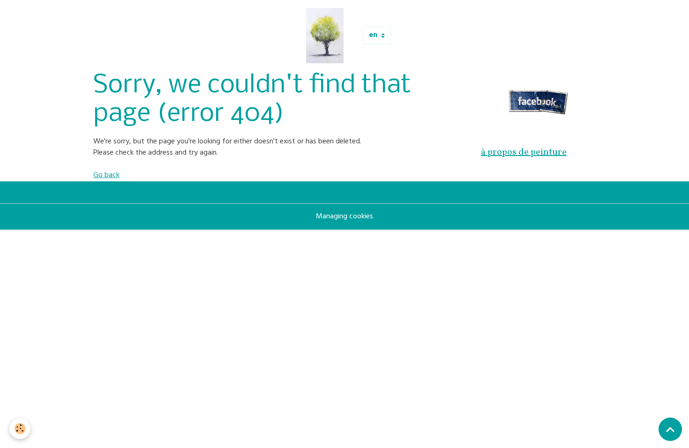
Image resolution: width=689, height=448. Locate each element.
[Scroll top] (670, 429)
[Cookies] (19, 428)
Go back (106, 176)
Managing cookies (344, 217)
